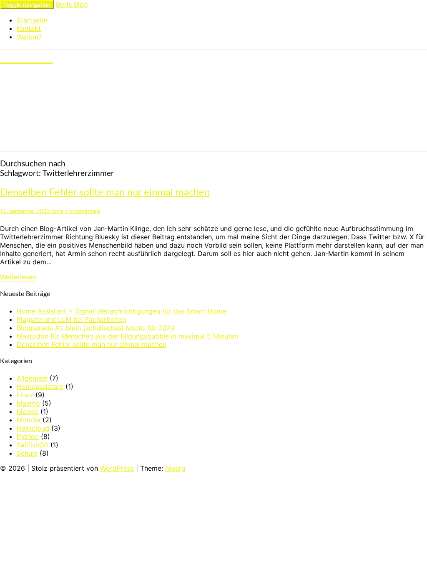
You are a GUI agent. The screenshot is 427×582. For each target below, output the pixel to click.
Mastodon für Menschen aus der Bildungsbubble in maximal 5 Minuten (127, 336)
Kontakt (29, 28)
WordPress (117, 468)
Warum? (29, 37)
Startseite (32, 20)
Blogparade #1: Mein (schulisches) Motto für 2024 (96, 328)
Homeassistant (40, 386)
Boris (57, 211)
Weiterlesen (18, 277)
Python (28, 436)
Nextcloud (33, 428)
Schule (27, 453)
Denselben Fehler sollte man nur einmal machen (105, 193)
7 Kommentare (82, 211)
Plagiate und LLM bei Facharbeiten (71, 319)
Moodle (28, 420)
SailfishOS (32, 445)
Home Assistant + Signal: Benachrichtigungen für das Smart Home (121, 311)
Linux (25, 395)
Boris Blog (72, 4)
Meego (27, 411)
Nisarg (175, 468)
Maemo (28, 403)
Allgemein (32, 378)
